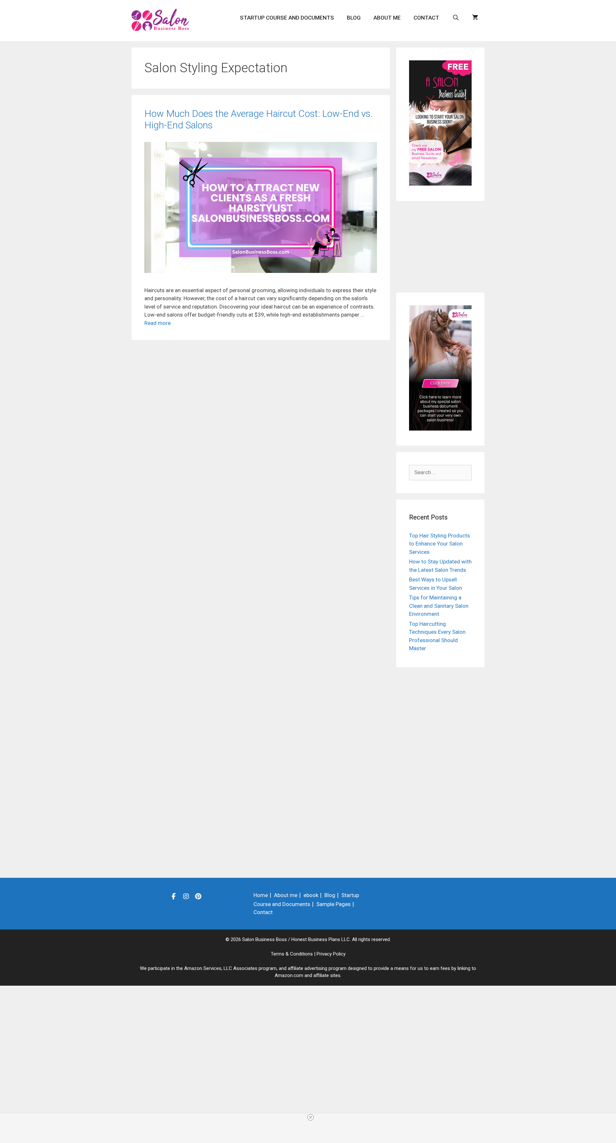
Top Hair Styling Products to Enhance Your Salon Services (439, 543)
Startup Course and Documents (287, 17)
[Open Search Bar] (456, 17)
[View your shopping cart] (475, 17)
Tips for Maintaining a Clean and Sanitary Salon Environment (438, 605)
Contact (426, 17)
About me (387, 17)
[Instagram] (186, 896)
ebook (311, 895)
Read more (157, 323)
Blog (354, 17)
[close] (310, 1117)
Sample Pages (333, 904)
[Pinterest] (198, 896)
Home (260, 895)
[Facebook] (174, 896)
